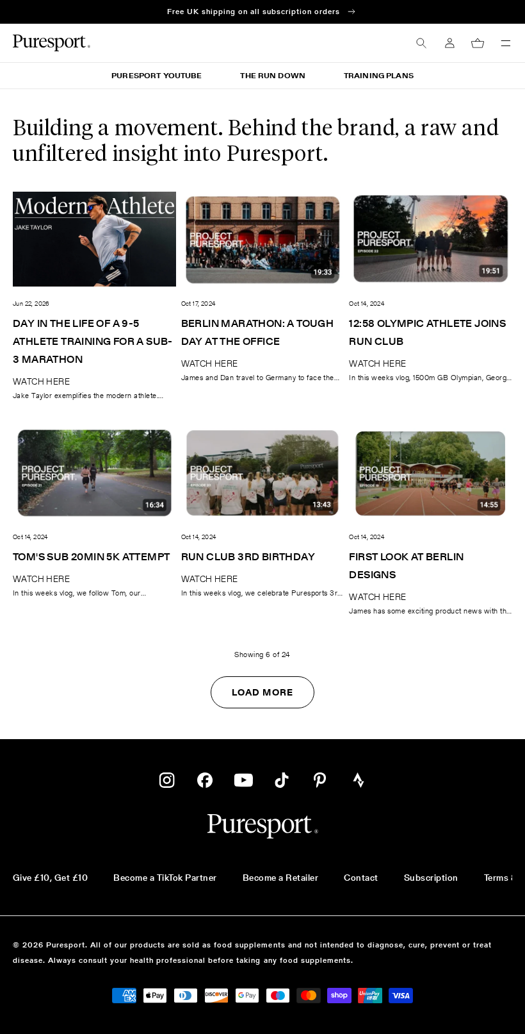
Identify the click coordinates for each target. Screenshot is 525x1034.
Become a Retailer (280, 877)
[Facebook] (205, 780)
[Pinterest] (320, 780)
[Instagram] (167, 780)
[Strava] (358, 780)
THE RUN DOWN (272, 75)
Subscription (431, 877)
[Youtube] (243, 780)
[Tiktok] (282, 780)
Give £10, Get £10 (50, 877)
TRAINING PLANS (379, 75)
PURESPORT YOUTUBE (156, 75)
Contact (361, 877)
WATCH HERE (41, 381)
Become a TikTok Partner (164, 877)
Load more (262, 692)
